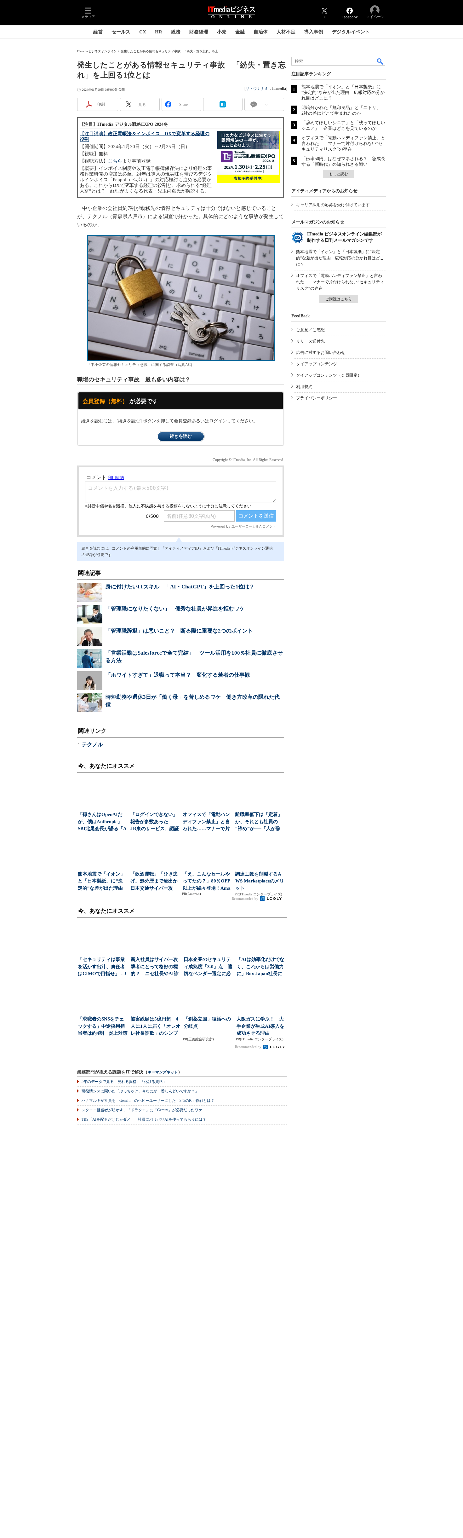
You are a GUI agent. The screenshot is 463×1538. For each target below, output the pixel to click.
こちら (115, 161)
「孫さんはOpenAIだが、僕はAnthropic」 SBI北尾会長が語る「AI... (102, 822)
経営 (98, 31)
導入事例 (313, 31)
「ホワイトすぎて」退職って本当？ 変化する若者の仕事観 (178, 675)
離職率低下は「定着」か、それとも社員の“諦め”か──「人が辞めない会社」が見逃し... (259, 822)
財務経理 (198, 31)
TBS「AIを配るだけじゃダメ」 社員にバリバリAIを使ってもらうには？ (144, 1119)
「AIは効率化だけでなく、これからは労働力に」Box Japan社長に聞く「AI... (260, 967)
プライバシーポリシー (316, 398)
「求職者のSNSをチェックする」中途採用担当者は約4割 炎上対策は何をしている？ (103, 1026)
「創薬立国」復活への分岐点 (207, 1022)
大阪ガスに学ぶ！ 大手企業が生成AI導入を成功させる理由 (260, 1026)
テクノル (92, 745)
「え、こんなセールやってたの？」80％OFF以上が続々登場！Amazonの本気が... (207, 881)
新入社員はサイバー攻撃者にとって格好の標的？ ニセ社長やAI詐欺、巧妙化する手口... (155, 967)
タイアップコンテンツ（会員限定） (329, 375)
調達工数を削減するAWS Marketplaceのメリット (259, 881)
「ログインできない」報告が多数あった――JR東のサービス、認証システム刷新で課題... (154, 822)
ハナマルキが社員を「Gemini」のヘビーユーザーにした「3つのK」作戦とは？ (148, 1100)
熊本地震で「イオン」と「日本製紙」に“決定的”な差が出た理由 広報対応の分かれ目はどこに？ (343, 92)
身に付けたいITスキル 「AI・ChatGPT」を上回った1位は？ (180, 587)
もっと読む (338, 174)
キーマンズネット (163, 1072)
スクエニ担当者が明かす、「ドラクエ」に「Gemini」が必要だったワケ (142, 1110)
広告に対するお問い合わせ (320, 352)
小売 (221, 31)
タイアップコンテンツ (316, 363)
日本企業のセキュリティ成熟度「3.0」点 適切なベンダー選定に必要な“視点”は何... (208, 967)
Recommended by (245, 898)
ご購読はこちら (338, 299)
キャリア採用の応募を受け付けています (333, 204)
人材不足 (286, 31)
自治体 (261, 31)
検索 (380, 61)
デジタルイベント (351, 31)
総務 (175, 31)
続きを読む (181, 436)
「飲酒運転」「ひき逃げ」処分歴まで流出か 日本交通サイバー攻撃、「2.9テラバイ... (154, 881)
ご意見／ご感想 (310, 329)
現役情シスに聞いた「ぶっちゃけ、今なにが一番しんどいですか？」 (140, 1091)
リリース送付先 (310, 341)
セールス (120, 31)
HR (158, 31)
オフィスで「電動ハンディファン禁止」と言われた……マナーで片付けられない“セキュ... (207, 822)
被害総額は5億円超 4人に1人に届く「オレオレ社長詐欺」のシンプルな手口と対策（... (155, 1026)
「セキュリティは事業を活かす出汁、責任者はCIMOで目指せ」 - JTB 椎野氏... (102, 967)
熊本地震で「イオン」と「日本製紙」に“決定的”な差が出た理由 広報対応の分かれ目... (102, 881)
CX (142, 31)
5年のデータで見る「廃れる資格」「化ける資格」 (124, 1081)
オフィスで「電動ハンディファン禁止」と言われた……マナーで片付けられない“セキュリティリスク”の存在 (343, 144)
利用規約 (304, 386)
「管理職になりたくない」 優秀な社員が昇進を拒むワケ (175, 609)
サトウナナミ (257, 88)
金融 (240, 31)
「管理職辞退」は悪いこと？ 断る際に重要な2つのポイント (179, 631)
